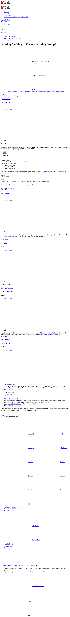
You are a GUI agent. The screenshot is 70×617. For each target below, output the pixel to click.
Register (3, 32)
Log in (3, 29)
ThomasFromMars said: (11, 399)
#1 (5, 140)
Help (5, 548)
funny (17, 91)
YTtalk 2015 (35, 526)
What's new (7, 15)
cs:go (13, 91)
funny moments (23, 91)
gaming (58, 91)
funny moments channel (35, 91)
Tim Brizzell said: (9, 392)
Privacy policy (8, 546)
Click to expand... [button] (9, 389)
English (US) (36, 540)
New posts (7, 13)
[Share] (18, 125)
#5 (5, 381)
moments (62, 91)
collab (10, 91)
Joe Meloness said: (9, 384)
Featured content (9, 17)
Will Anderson (44, 61)
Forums (6, 12)
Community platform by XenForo (19, 565)
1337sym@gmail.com (47, 171)
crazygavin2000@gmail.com (47, 334)
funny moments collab (49, 91)
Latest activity (25, 17)
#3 (5, 281)
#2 (5, 231)
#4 (5, 330)
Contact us (7, 543)
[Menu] (1, 5)
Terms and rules (8, 544)
